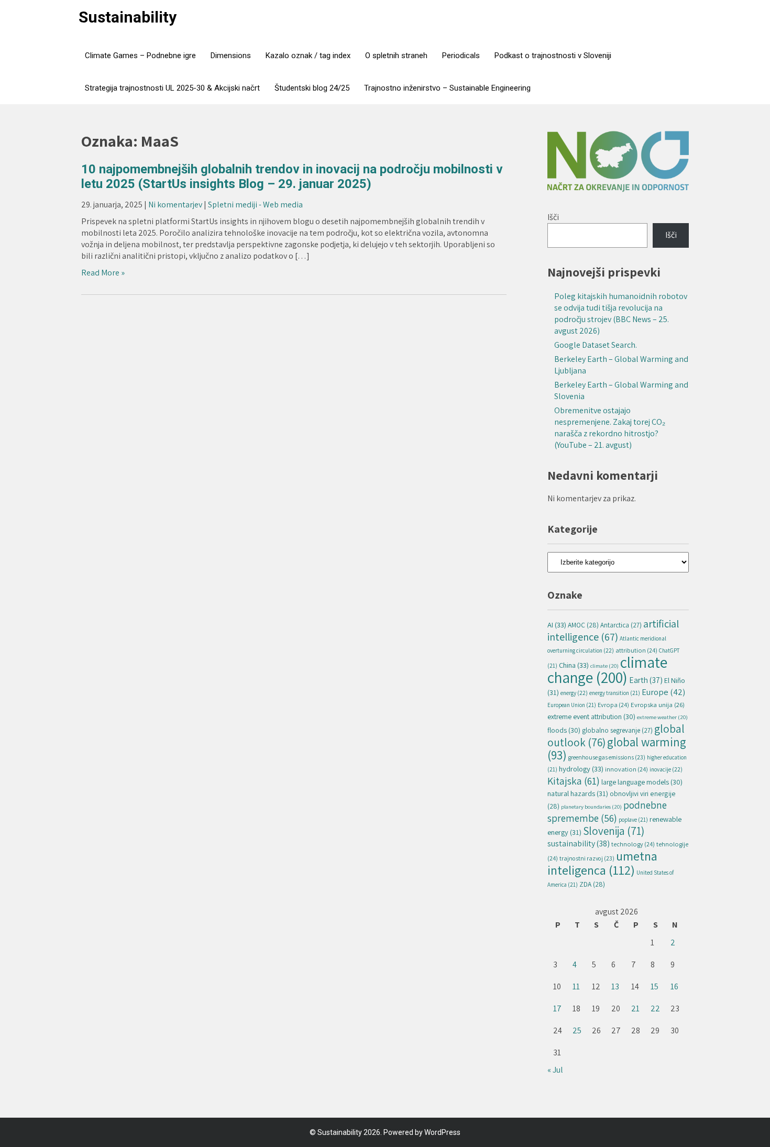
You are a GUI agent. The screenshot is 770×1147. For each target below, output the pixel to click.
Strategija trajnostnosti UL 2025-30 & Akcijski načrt (172, 88)
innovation (626, 769)
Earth (646, 680)
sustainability (578, 843)
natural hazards (577, 793)
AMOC (583, 625)
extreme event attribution (591, 716)
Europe (663, 692)
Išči (553, 217)
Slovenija (613, 831)
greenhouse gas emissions (606, 757)
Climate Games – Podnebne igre (140, 55)
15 (654, 986)
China (574, 665)
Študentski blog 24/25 (311, 88)
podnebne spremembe (607, 811)
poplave (633, 819)
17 (557, 1008)
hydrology (581, 769)
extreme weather (662, 717)
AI (556, 625)
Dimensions (231, 55)
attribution (636, 650)
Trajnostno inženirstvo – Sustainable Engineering (447, 88)
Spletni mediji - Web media (255, 204)
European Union (571, 705)
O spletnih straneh (396, 55)
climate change (607, 669)
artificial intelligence (613, 630)
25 (577, 1030)
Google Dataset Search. (595, 344)
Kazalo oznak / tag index (308, 55)
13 (615, 986)
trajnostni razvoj (586, 858)
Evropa (613, 705)
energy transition (614, 693)
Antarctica (621, 625)
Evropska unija (658, 704)
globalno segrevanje (617, 730)
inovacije (666, 769)
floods (563, 730)
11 (576, 986)
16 (674, 986)
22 (655, 1008)
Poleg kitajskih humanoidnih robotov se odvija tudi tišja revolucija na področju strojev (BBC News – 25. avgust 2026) (620, 313)
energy (574, 693)
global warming (616, 748)
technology (633, 844)
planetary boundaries (591, 806)
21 (635, 1008)
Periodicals (461, 55)
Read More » (103, 272)
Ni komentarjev (175, 204)
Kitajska (573, 781)
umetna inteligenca (602, 862)
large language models (642, 782)
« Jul (555, 1069)
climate (604, 665)
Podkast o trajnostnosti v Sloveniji (552, 55)
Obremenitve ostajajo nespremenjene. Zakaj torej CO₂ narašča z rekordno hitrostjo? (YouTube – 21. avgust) (609, 427)
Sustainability (128, 17)
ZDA (592, 884)
